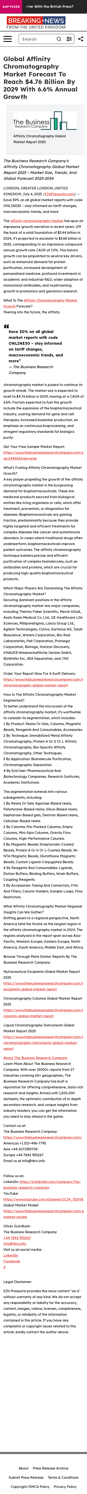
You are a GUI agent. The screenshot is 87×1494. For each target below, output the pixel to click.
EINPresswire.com (59, 194)
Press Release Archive (50, 1468)
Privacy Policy (65, 1487)
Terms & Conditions (63, 1477)
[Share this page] (81, 39)
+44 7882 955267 (17, 1238)
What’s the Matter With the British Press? (37, 7)
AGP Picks (11, 7)
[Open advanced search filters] (69, 39)
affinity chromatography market (36, 221)
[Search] (59, 39)
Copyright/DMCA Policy (30, 1487)
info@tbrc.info (14, 1244)
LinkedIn (10, 1255)
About (24, 1468)
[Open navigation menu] (7, 39)
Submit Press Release (26, 1477)
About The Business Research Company (35, 1058)
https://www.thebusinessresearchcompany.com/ (42, 1137)
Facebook (11, 1261)
